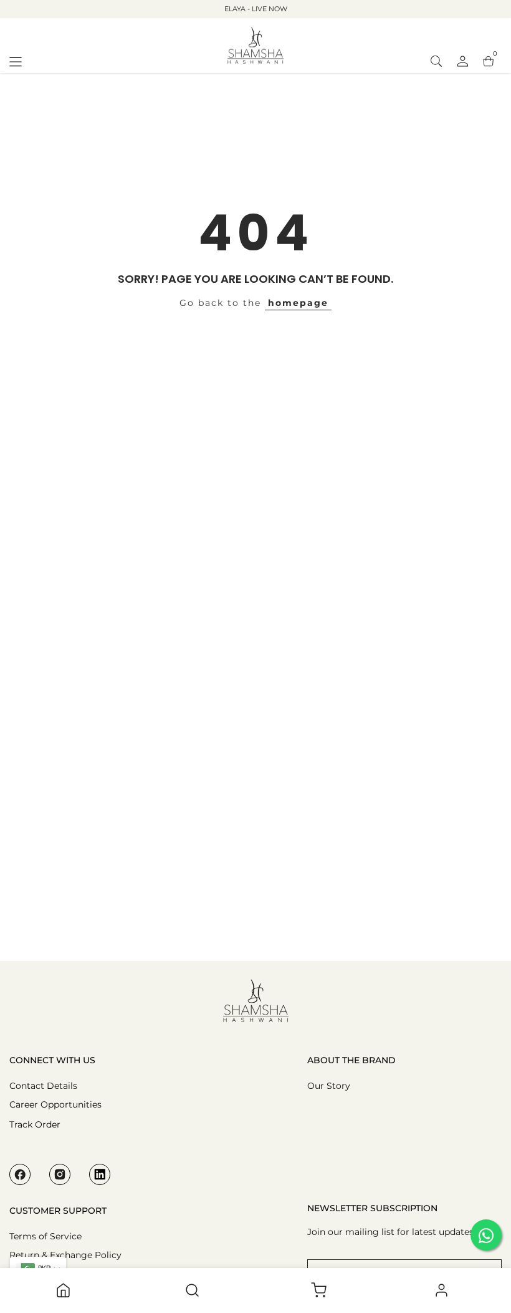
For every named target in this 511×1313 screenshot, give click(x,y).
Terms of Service (45, 1236)
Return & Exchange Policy (65, 1255)
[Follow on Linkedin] (99, 1174)
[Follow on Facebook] (20, 1174)
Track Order (34, 1124)
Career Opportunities (55, 1104)
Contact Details (43, 1085)
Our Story (328, 1085)
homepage (298, 302)
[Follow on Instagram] (59, 1174)
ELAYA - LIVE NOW (255, 8)
